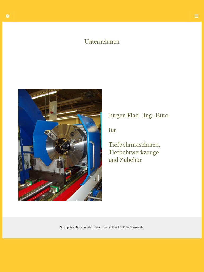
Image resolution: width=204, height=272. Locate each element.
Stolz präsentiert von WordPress (80, 227)
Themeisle (136, 227)
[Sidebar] (7, 16)
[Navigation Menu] (196, 16)
